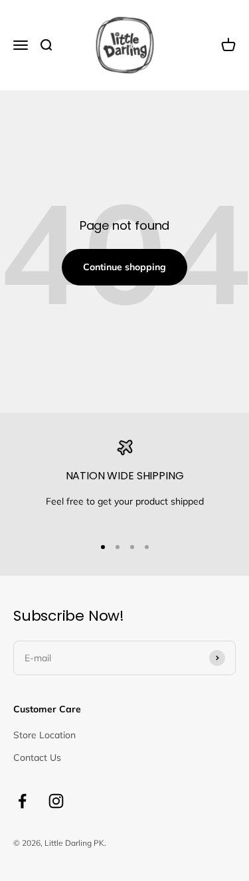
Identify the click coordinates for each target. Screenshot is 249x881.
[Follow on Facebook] (22, 801)
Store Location (44, 735)
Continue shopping (124, 267)
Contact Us (37, 757)
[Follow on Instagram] (56, 801)
